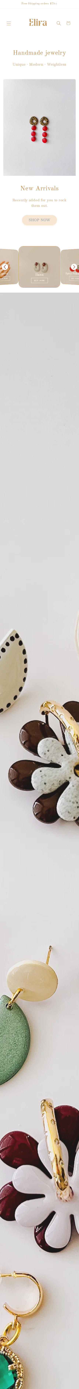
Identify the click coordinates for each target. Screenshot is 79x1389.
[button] (9, 23)
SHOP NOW (40, 220)
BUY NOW (39, 280)
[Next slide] (74, 267)
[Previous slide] (5, 267)
